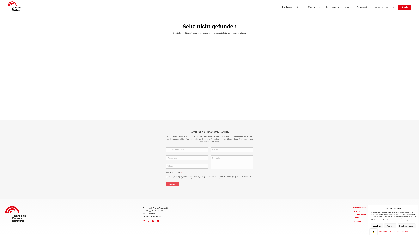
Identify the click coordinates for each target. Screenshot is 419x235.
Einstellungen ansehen (406, 226)
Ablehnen (390, 226)
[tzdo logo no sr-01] (14, 6)
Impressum (405, 231)
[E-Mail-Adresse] (158, 221)
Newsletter (357, 211)
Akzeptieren (377, 226)
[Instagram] (148, 221)
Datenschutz (357, 218)
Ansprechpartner (359, 208)
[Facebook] (153, 221)
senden (172, 184)
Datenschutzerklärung (394, 231)
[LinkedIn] (144, 221)
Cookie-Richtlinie (383, 231)
